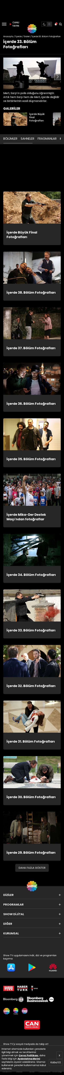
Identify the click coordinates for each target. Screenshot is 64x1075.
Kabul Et (55, 1062)
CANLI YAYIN (15, 24)
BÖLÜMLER (10, 139)
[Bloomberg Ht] (13, 999)
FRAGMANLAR (47, 139)
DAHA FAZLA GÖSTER (32, 868)
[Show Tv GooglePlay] (32, 967)
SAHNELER (27, 139)
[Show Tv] (32, 28)
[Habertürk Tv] (22, 988)
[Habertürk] (8, 988)
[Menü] (4, 24)
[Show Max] (25, 1011)
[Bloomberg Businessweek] (40, 999)
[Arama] (60, 24)
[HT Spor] (34, 988)
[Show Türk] (15, 1011)
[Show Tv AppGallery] (53, 967)
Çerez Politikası (28, 1055)
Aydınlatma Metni (29, 1058)
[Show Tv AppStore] (11, 967)
